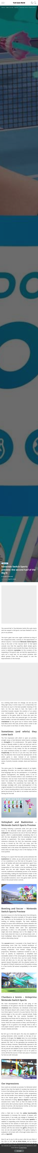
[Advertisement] (19, 604)
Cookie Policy (23, 1147)
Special (5, 563)
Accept (19, 1151)
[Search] (35, 3)
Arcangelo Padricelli (7, 576)
